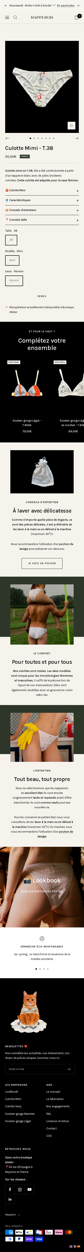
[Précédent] (7, 143)
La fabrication (55, 1103)
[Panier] (77, 22)
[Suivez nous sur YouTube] (29, 1194)
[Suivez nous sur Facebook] (10, 1194)
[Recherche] (15, 22)
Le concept (53, 1096)
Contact (51, 1133)
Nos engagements (58, 1111)
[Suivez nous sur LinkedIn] (10, 1204)
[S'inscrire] (69, 1073)
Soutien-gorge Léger (18, 1125)
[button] (42, 195)
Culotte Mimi (13, 1103)
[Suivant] (77, 143)
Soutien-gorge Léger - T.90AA (27, 427)
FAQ (48, 1118)
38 (11, 244)
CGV (49, 1140)
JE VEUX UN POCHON (42, 568)
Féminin (14, 285)
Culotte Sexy (13, 1111)
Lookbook (11, 1096)
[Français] (75, 1246)
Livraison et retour (57, 1125)
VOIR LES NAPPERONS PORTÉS (42, 896)
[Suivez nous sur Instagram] (20, 1194)
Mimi (12, 264)
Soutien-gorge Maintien (20, 1118)
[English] (71, 1246)
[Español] (79, 1246)
